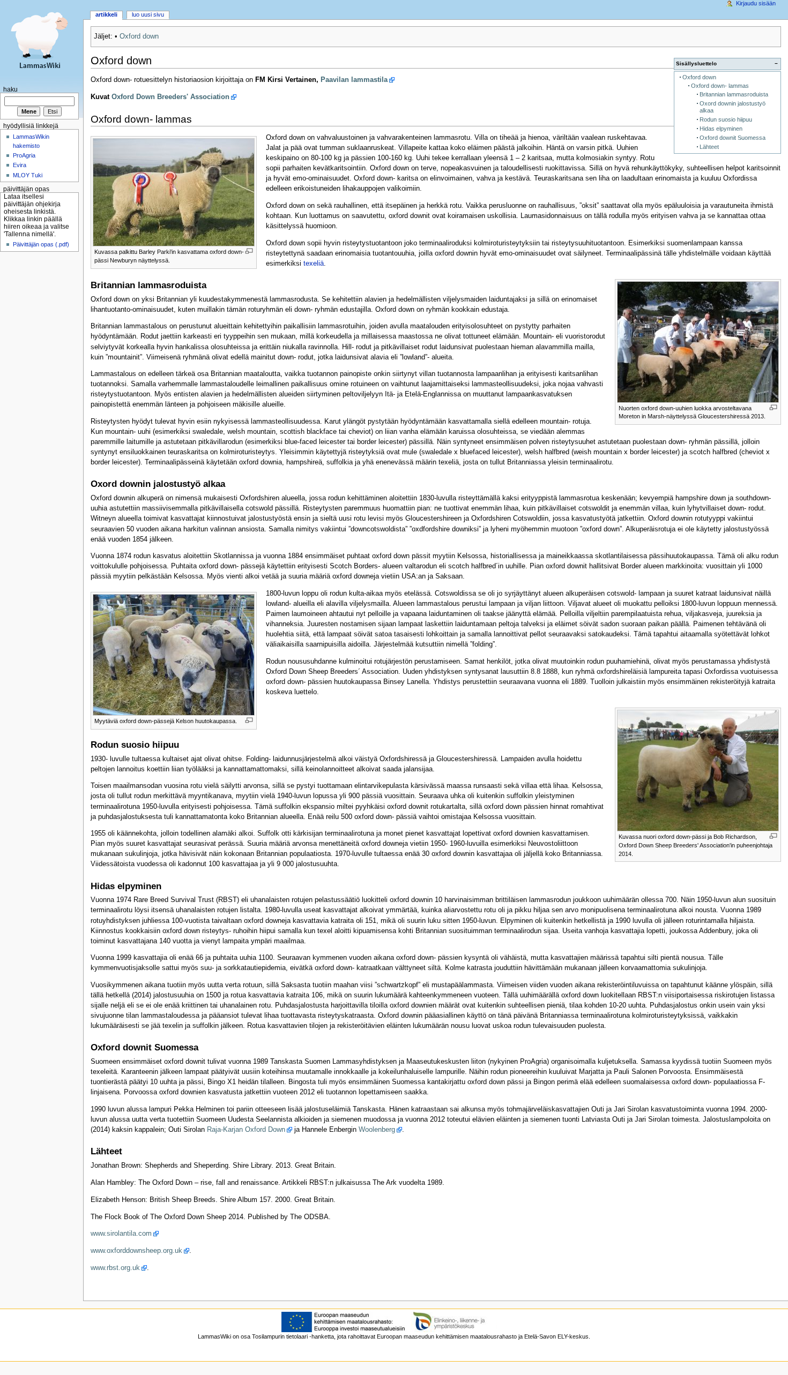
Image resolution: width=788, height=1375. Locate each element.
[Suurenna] (249, 251)
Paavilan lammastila (354, 80)
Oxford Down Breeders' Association (170, 97)
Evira (19, 165)
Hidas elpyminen (721, 128)
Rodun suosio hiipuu (726, 119)
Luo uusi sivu (148, 14)
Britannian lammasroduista (734, 94)
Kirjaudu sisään (756, 3)
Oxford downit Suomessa (732, 137)
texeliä (313, 263)
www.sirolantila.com (121, 1233)
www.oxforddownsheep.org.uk (136, 1250)
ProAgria (24, 155)
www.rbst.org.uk (115, 1268)
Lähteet (709, 147)
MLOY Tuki (27, 175)
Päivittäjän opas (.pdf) (41, 244)
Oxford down (139, 36)
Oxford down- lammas (720, 85)
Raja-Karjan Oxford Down (246, 1129)
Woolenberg (377, 1129)
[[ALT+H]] (41, 41)
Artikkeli (106, 14)
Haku (10, 89)
